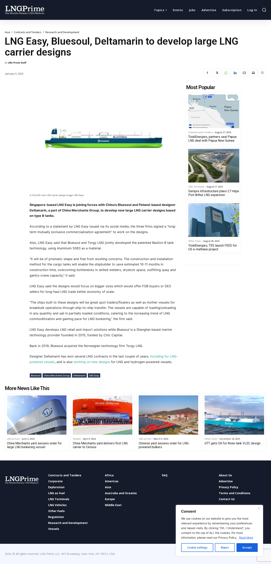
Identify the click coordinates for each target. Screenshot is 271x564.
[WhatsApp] (226, 73)
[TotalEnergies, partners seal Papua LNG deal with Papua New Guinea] (213, 111)
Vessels (77, 439)
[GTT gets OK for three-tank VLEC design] (234, 415)
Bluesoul (35, 375)
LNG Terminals (196, 186)
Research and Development (62, 32)
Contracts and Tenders (27, 32)
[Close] (259, 508)
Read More (246, 537)
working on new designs (92, 362)
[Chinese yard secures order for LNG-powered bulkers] (168, 415)
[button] (264, 10)
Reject (225, 547)
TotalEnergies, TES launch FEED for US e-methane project (212, 247)
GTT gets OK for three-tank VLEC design (232, 443)
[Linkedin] (235, 73)
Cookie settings (197, 547)
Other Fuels (194, 241)
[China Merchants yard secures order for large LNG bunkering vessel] (36, 415)
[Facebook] (207, 73)
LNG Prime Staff (17, 62)
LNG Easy (94, 375)
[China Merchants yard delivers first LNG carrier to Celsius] (102, 415)
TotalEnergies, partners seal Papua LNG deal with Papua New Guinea (212, 138)
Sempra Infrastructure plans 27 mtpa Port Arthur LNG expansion (213, 193)
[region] (219, 530)
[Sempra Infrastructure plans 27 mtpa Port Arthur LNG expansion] (213, 166)
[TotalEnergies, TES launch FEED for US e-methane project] (213, 220)
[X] (217, 73)
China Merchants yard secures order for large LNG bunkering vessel (34, 445)
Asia (7, 32)
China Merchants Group (57, 375)
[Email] (244, 73)
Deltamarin (79, 375)
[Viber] (262, 73)
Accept (247, 547)
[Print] (253, 73)
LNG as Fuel (13, 439)
